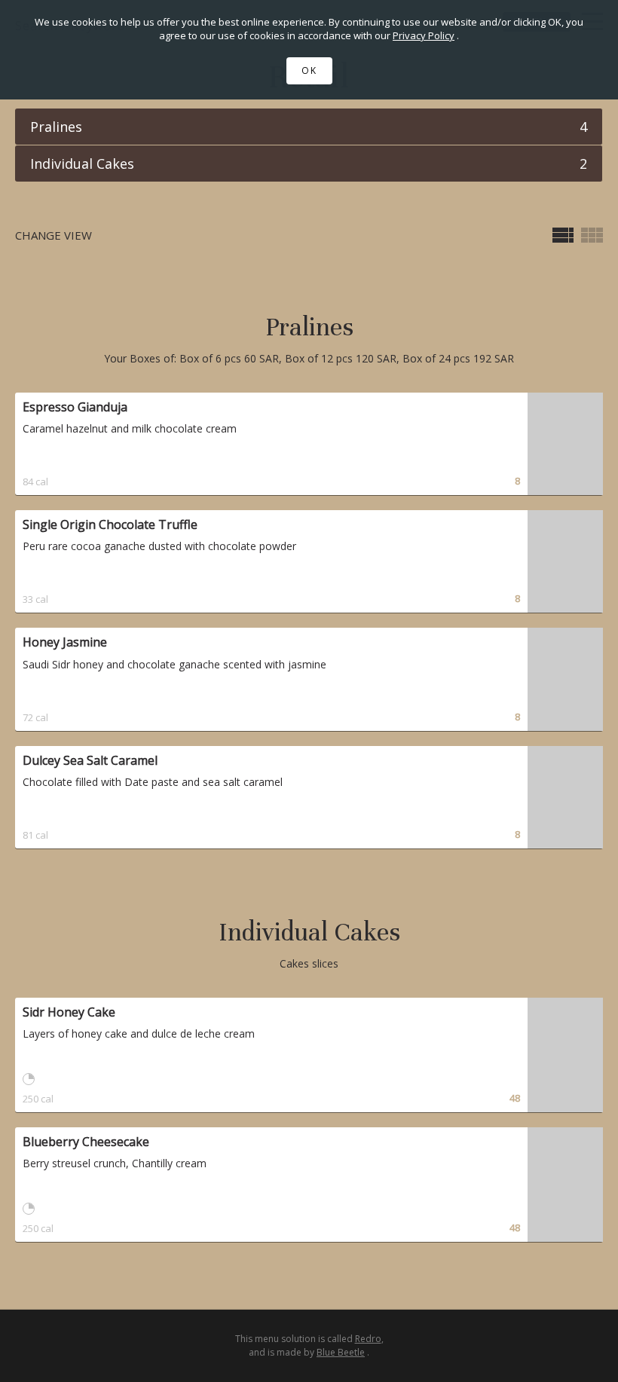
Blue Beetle (341, 1352)
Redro (368, 1338)
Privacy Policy (423, 35)
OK (309, 70)
